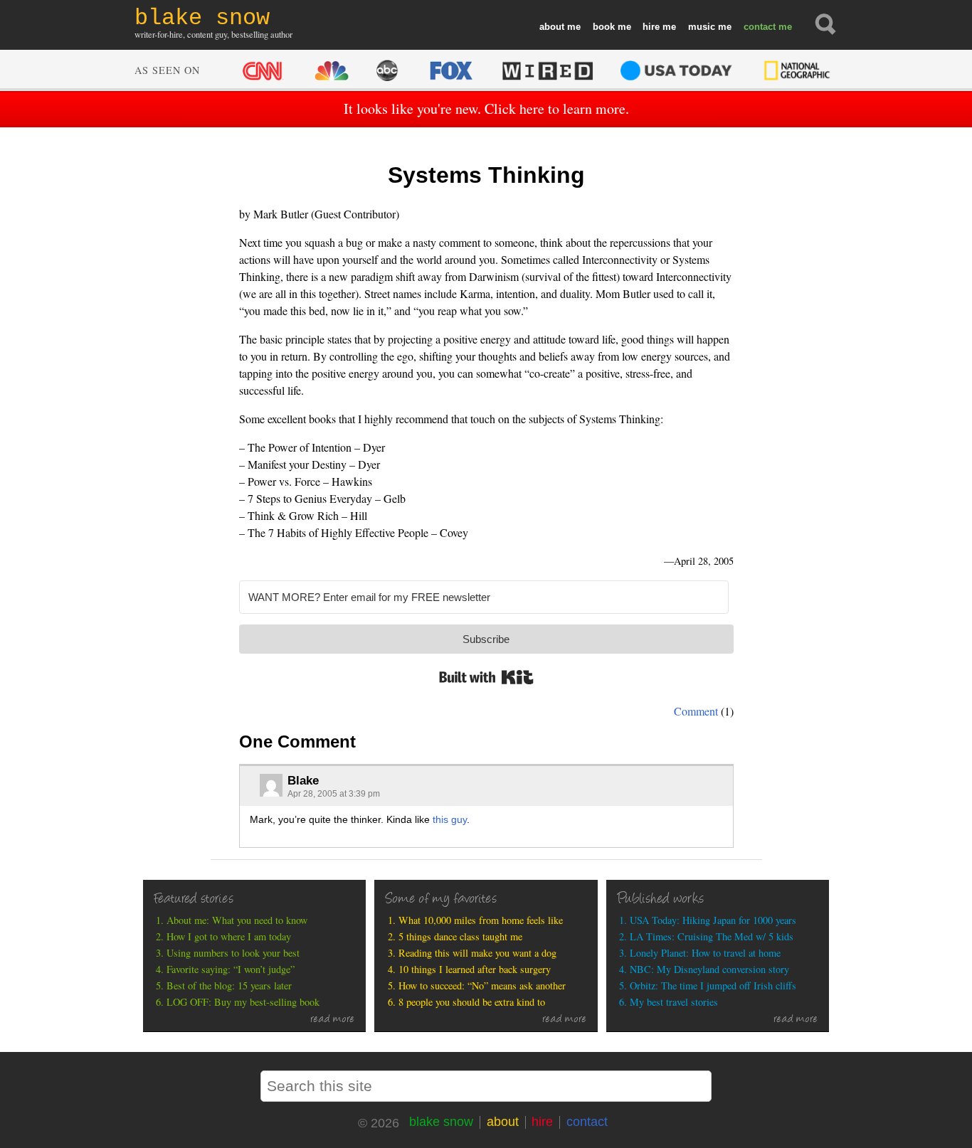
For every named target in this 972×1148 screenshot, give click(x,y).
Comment (696, 710)
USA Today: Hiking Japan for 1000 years (713, 920)
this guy (450, 819)
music (701, 26)
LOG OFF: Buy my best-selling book (243, 1002)
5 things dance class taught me (460, 936)
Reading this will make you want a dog (477, 953)
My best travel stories (674, 1002)
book (604, 26)
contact (760, 26)
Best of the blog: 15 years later (229, 985)
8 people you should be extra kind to (471, 1002)
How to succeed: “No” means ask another (482, 985)
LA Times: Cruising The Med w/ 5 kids (711, 936)
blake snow (441, 1122)
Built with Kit (486, 677)
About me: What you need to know (237, 920)
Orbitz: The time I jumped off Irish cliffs (713, 985)
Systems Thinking (486, 175)
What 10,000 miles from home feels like (480, 920)
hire (651, 26)
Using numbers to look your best (233, 953)
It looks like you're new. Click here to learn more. (486, 108)
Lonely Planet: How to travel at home (705, 953)
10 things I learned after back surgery (474, 969)
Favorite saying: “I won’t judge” (231, 969)
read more (332, 1020)
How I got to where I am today (229, 936)
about (551, 26)
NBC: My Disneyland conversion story (709, 969)
